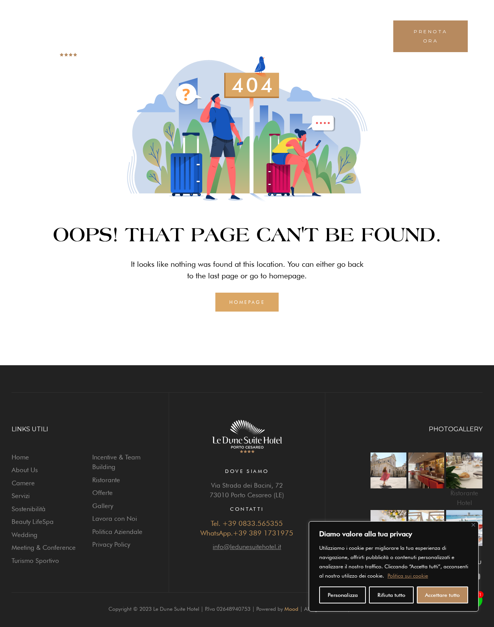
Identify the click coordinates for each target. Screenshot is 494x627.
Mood (291, 609)
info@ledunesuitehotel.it (247, 547)
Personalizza (343, 595)
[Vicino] (473, 525)
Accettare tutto (442, 595)
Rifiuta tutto (391, 595)
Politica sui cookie (407, 576)
